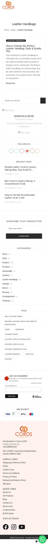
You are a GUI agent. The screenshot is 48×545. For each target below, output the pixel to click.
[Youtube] (22, 527)
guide (7, 329)
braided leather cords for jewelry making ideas (21, 323)
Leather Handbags (16, 41)
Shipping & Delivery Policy (14, 463)
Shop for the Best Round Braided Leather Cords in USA (20, 196)
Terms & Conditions (11, 473)
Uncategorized (8, 296)
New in (5, 288)
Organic (8, 359)
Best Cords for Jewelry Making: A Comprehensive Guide (20, 182)
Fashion (5, 263)
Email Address (11, 386)
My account (8, 506)
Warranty (6, 484)
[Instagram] (14, 527)
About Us (7, 492)
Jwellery (5, 275)
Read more (10, 83)
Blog (13, 30)
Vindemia (6, 301)
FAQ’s (5, 466)
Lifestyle (5, 284)
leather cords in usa (14, 344)
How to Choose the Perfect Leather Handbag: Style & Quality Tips (23, 48)
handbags (19, 329)
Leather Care (8, 470)
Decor (4, 254)
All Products (8, 496)
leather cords (11, 334)
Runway (5, 292)
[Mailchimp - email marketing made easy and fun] (36, 398)
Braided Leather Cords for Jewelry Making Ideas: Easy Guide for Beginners (20, 169)
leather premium (12, 354)
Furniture (6, 267)
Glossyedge (7, 271)
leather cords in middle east (18, 339)
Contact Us (7, 503)
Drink (4, 258)
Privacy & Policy (10, 477)
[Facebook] (6, 527)
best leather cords (13, 316)
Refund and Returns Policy (14, 480)
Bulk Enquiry (8, 513)
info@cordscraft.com (11, 444)
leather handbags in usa (16, 349)
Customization (9, 510)
